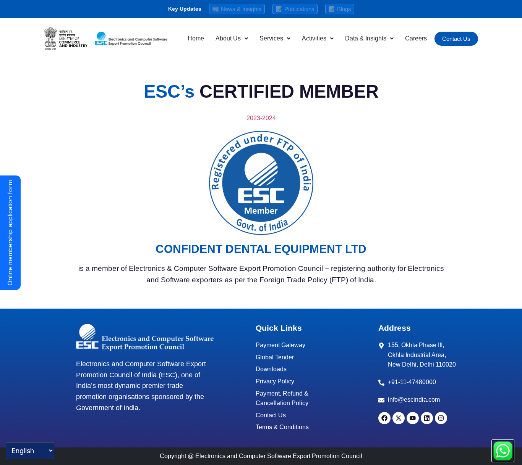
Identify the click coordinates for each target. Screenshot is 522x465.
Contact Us (456, 38)
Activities (314, 38)
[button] (232, 39)
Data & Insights (365, 38)
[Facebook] (384, 418)
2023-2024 (261, 118)
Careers (416, 38)
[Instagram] (441, 418)
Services (271, 38)
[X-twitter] (398, 418)
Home (196, 38)
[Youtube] (413, 418)
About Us (228, 38)
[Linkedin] (427, 418)
